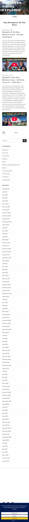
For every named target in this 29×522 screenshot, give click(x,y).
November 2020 (6, 395)
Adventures (5, 150)
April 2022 (5, 344)
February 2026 (6, 206)
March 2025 (5, 239)
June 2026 (5, 195)
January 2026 (5, 209)
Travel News (5, 177)
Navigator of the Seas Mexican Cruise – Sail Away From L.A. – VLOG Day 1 (13, 79)
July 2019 (4, 443)
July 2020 (4, 407)
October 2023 (6, 290)
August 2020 (5, 404)
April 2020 (5, 416)
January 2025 (5, 245)
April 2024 (5, 272)
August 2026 (5, 189)
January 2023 (5, 317)
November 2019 (6, 431)
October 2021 (5, 362)
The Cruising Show (7, 171)
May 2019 (4, 449)
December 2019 (6, 428)
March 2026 (5, 204)
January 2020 (5, 425)
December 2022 (6, 320)
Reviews (4, 168)
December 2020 (6, 392)
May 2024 (5, 269)
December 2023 (6, 284)
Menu (15, 16)
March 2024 (5, 275)
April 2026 (5, 201)
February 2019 (6, 458)
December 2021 (6, 356)
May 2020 (5, 413)
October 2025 (6, 218)
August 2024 (5, 260)
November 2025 (6, 215)
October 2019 (5, 434)
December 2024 (6, 248)
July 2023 (4, 299)
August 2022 (5, 332)
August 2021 (5, 368)
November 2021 (6, 359)
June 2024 (5, 266)
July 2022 (4, 335)
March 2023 (5, 311)
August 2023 (5, 296)
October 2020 (6, 398)
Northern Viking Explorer (12, 6)
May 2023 (5, 305)
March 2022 (5, 347)
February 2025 (6, 242)
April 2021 (5, 380)
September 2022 (6, 329)
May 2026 (5, 198)
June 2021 (5, 374)
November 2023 (6, 287)
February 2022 (6, 350)
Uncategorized (6, 180)
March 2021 (5, 383)
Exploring (4, 159)
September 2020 (6, 401)
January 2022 (5, 353)
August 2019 (5, 440)
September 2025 (6, 221)
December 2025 (6, 212)
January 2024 (5, 281)
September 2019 (6, 437)
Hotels (4, 162)
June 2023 (5, 302)
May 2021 (4, 377)
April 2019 (5, 452)
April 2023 (5, 308)
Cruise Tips (5, 153)
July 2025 (4, 227)
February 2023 (6, 314)
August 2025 (5, 224)
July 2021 (4, 371)
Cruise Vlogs (5, 156)
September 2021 (6, 365)
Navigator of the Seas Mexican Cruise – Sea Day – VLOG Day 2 (13, 34)
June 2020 (5, 410)
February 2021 (6, 386)
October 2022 (6, 326)
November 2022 (6, 323)
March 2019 (5, 455)
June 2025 (5, 230)
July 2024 (4, 263)
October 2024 (6, 254)
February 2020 (6, 422)
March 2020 (5, 419)
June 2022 (5, 338)
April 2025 (5, 236)
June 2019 (5, 446)
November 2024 (6, 251)
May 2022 (4, 341)
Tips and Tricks (6, 174)
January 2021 (5, 389)
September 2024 (6, 257)
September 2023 (6, 293)
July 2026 (4, 192)
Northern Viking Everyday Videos (11, 165)
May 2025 (5, 233)
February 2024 (6, 278)
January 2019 (5, 461)
